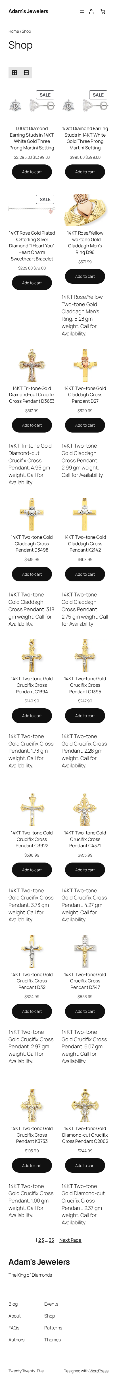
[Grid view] (14, 72)
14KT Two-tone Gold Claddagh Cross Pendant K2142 (85, 543)
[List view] (26, 72)
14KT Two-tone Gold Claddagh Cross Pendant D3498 (32, 543)
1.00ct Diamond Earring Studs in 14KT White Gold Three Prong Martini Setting (31, 138)
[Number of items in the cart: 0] (102, 11)
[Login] (91, 11)
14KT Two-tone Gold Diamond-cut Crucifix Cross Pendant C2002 (85, 1134)
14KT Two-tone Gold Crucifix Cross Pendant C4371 (85, 839)
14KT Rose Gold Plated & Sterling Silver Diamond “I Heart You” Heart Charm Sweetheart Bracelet (32, 246)
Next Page (70, 1240)
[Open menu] (82, 11)
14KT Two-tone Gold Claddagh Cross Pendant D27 (85, 394)
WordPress (98, 1370)
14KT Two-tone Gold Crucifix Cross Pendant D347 (85, 980)
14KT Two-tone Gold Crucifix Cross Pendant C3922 (32, 839)
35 (51, 1240)
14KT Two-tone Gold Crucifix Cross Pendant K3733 (32, 1134)
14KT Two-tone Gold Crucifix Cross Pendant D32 (32, 980)
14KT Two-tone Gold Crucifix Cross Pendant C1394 (32, 684)
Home (14, 31)
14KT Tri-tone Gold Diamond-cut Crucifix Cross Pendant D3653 (32, 394)
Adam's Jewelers (28, 11)
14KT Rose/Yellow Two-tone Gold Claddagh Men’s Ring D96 (85, 242)
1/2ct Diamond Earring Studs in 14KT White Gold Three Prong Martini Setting (85, 138)
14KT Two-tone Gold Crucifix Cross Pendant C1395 (85, 684)
